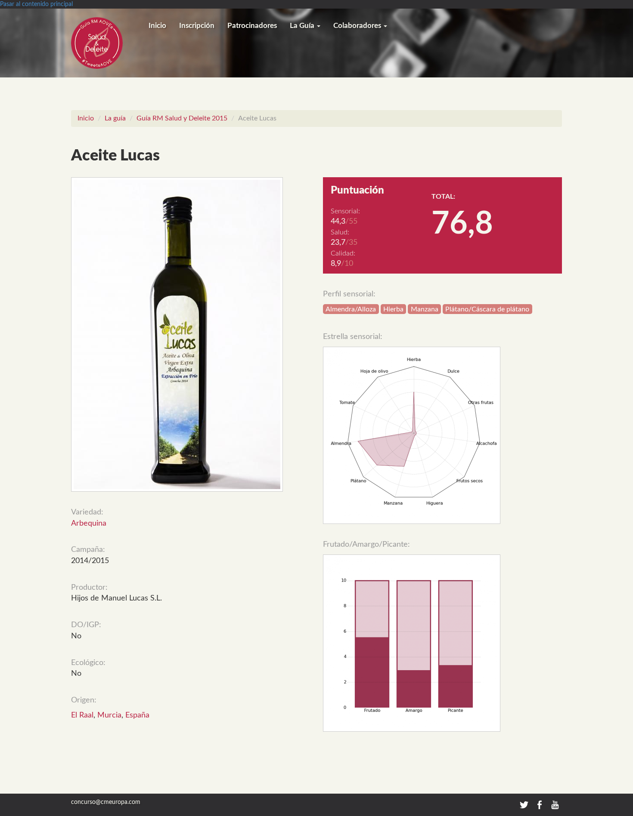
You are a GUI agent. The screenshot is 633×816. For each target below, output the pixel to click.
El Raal (82, 715)
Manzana (424, 309)
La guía (115, 118)
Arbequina (88, 523)
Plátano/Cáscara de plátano (487, 309)
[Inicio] (106, 43)
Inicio (157, 25)
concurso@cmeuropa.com (105, 802)
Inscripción (196, 25)
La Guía (303, 25)
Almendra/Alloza (351, 309)
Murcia (109, 715)
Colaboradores (358, 25)
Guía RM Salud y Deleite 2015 (182, 118)
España (137, 715)
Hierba (393, 309)
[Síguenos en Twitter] (524, 804)
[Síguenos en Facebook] (540, 804)
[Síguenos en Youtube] (555, 804)
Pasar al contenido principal (36, 4)
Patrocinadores (252, 25)
